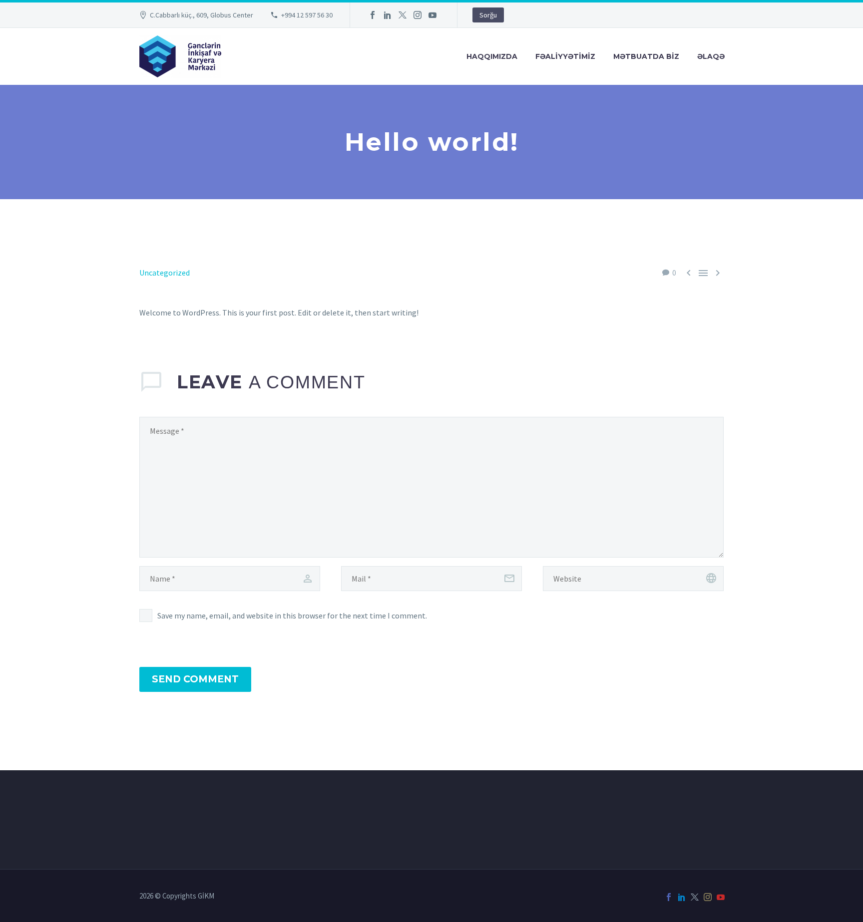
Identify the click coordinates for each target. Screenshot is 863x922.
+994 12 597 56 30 (307, 14)
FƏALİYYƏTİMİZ (565, 56)
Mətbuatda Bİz (646, 56)
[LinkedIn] (387, 15)
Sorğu (488, 14)
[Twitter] (402, 15)
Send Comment (195, 679)
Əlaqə (711, 56)
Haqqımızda (491, 56)
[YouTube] (432, 15)
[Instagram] (417, 15)
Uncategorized (164, 273)
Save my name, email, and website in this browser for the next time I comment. (292, 615)
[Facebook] (372, 15)
